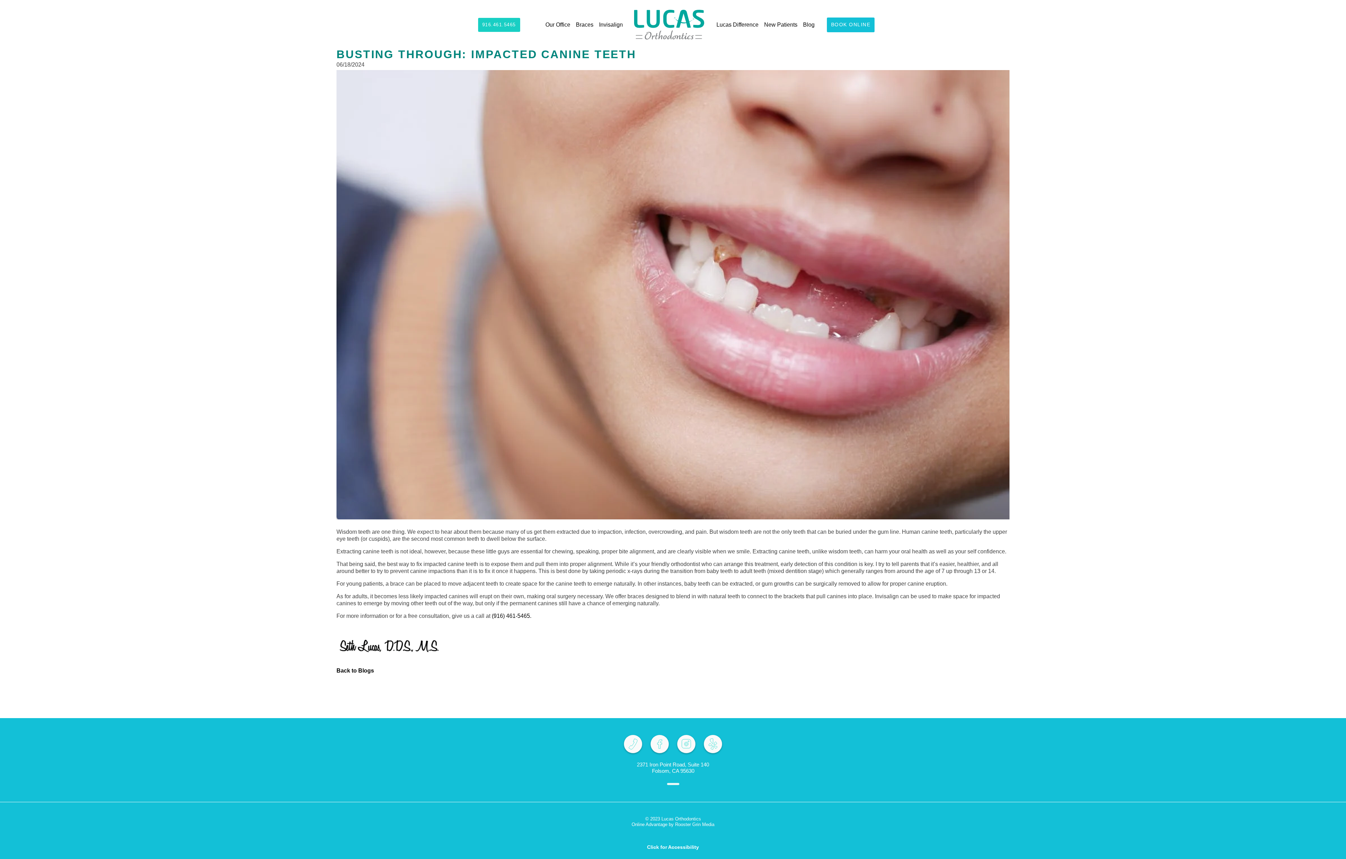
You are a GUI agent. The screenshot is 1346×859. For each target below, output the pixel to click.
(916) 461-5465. (511, 616)
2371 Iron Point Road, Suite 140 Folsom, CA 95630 (673, 768)
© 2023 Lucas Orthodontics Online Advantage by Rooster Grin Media (673, 821)
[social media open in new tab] (633, 744)
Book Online (851, 24)
